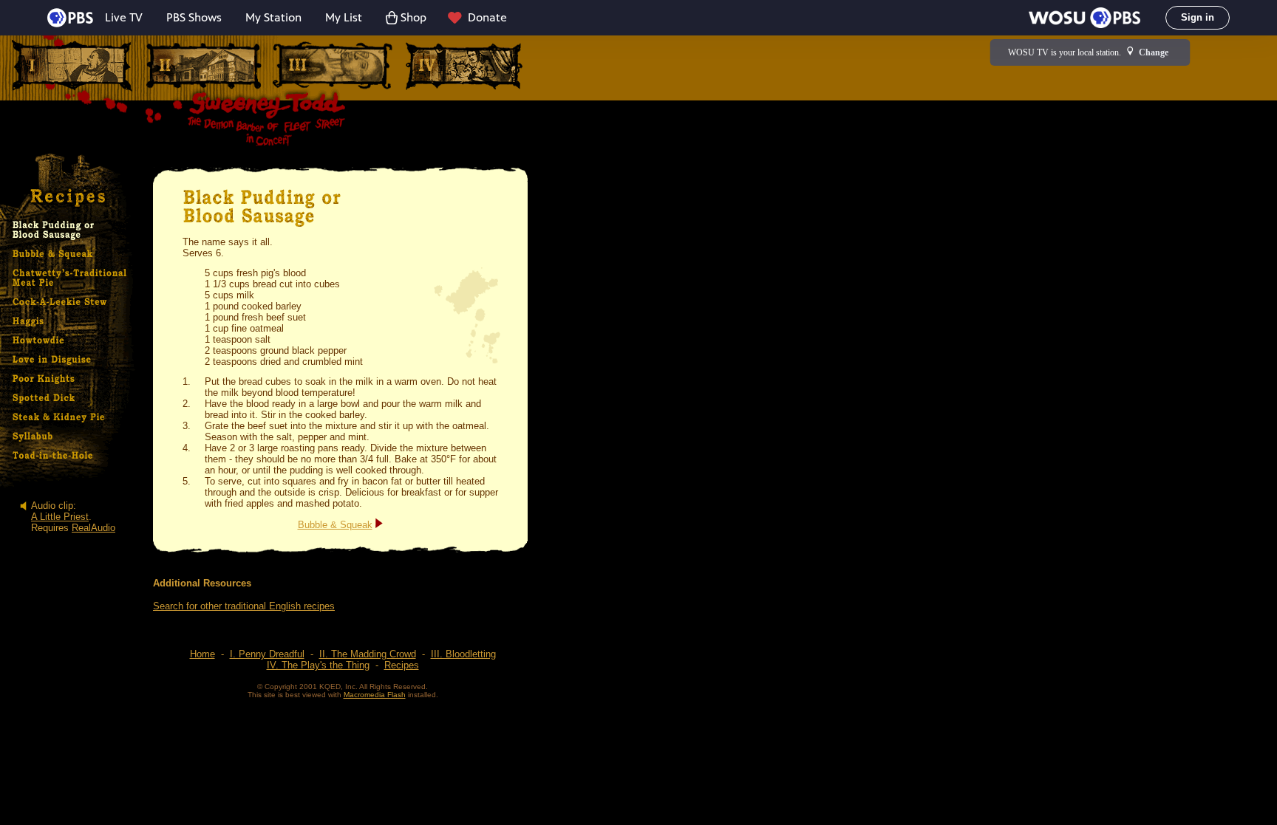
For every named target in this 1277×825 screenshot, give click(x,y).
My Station (273, 17)
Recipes (401, 665)
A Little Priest (60, 516)
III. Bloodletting (463, 654)
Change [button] (1153, 52)
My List (343, 17)
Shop (413, 17)
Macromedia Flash (375, 695)
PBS (70, 17)
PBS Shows (194, 17)
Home (202, 654)
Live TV (124, 17)
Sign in (1197, 17)
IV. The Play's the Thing (318, 665)
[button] (1084, 17)
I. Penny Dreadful (267, 654)
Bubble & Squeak (335, 524)
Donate (487, 17)
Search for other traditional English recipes (244, 606)
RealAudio (93, 527)
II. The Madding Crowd (367, 654)
